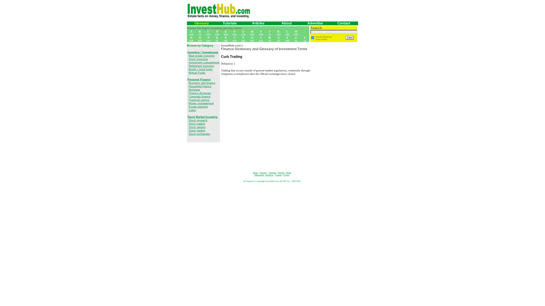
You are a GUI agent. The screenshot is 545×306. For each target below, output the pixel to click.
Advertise (315, 23)
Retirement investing (201, 66)
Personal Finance (199, 79)
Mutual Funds (197, 72)
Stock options (197, 127)
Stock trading (197, 123)
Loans (192, 110)
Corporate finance (199, 96)
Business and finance (202, 83)
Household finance (200, 86)
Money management (201, 103)
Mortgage (194, 89)
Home (255, 172)
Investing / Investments (203, 52)
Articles (258, 23)
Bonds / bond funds (201, 69)
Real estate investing (202, 55)
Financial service (199, 100)
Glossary (201, 23)
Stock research (198, 120)
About (288, 172)
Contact (343, 23)
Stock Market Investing (203, 117)
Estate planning (198, 106)
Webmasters (259, 175)
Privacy (286, 175)
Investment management (204, 62)
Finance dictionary (200, 93)
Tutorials (230, 23)
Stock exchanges (199, 134)
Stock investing (198, 59)
